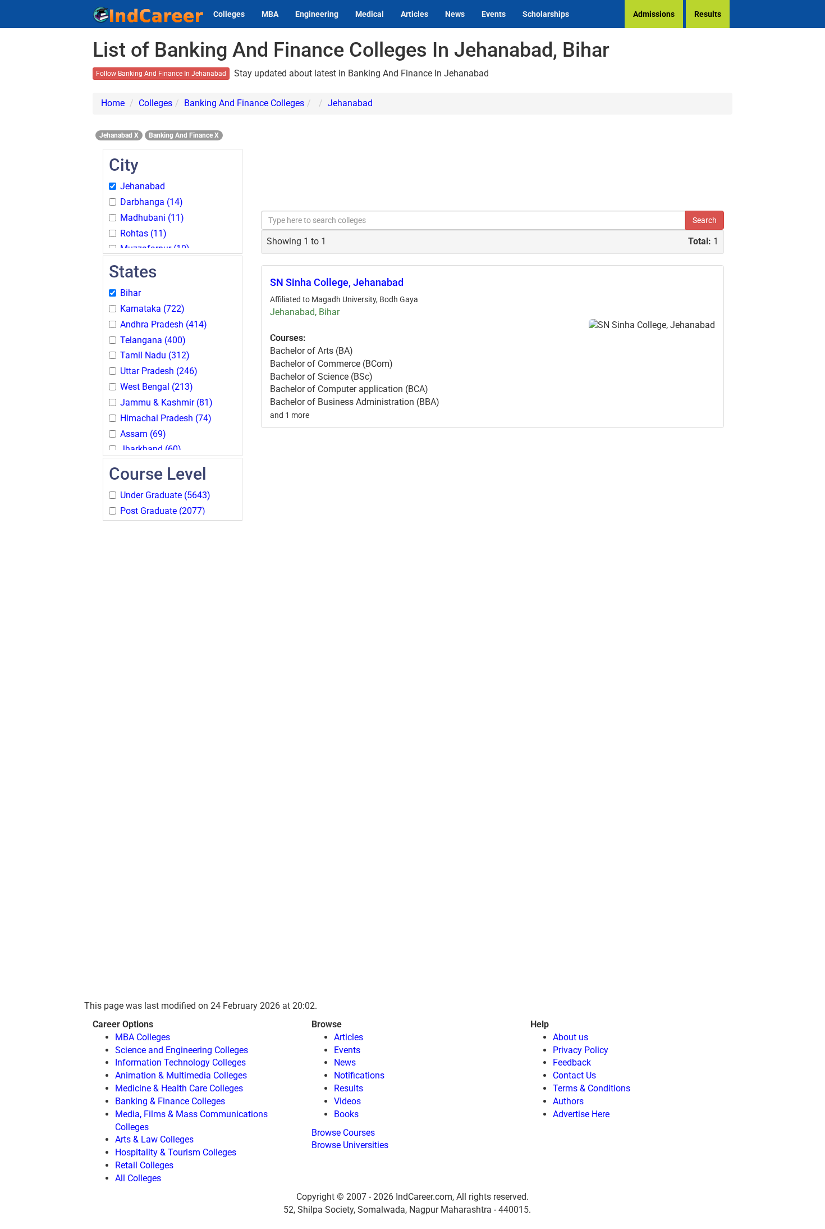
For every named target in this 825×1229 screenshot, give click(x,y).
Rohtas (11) (143, 233)
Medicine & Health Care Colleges (179, 1088)
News (455, 14)
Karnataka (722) (152, 308)
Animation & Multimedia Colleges (181, 1075)
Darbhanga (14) (151, 202)
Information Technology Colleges (180, 1062)
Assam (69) (143, 434)
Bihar (130, 293)
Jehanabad (350, 103)
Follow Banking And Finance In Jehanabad (161, 74)
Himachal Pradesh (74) (166, 418)
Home (113, 103)
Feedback (572, 1062)
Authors (568, 1101)
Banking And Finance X (184, 135)
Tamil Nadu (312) (155, 355)
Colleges (229, 14)
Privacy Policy (580, 1050)
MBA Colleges (142, 1037)
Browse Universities (349, 1145)
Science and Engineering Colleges (181, 1050)
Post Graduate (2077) (162, 511)
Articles (414, 14)
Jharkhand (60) (150, 449)
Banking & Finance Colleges (170, 1101)
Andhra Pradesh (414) (163, 324)
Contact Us (574, 1075)
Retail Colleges (144, 1165)
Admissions (654, 14)
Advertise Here (581, 1114)
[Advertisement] (172, 690)
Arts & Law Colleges (154, 1139)
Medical (369, 14)
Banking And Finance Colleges (244, 103)
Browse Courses (343, 1132)
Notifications (359, 1075)
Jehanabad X (119, 135)
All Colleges (138, 1178)
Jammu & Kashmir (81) (166, 402)
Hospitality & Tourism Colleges (175, 1152)
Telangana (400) (153, 340)
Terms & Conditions (591, 1088)
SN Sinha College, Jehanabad (337, 282)
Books (346, 1114)
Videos (347, 1101)
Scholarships (545, 14)
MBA (270, 14)
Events (494, 14)
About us (570, 1037)
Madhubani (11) (152, 217)
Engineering (316, 14)
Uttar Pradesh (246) (159, 371)
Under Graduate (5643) (165, 495)
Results (707, 14)
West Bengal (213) (156, 386)
